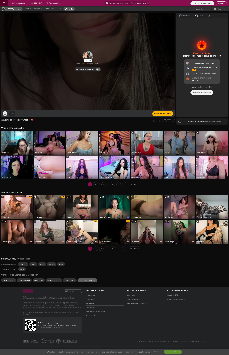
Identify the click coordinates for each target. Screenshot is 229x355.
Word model (131, 295)
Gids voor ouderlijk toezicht (95, 312)
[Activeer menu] (4, 3)
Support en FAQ (172, 295)
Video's (38, 9)
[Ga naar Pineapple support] (58, 341)
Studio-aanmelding (133, 299)
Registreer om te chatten (202, 92)
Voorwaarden (90, 299)
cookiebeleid (144, 352)
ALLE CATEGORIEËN (87, 280)
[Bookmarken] (5, 113)
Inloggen (221, 3)
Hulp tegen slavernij (92, 316)
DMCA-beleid (90, 303)
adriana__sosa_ (8, 258)
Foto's (49, 9)
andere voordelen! (205, 87)
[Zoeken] (131, 3)
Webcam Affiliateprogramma (136, 303)
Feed (59, 9)
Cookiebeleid (90, 307)
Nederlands (71, 291)
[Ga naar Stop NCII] (70, 341)
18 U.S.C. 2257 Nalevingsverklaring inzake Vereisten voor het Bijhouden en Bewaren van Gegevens (172, 341)
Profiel (28, 9)
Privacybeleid (90, 295)
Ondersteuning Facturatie (176, 299)
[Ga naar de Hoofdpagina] (18, 3)
